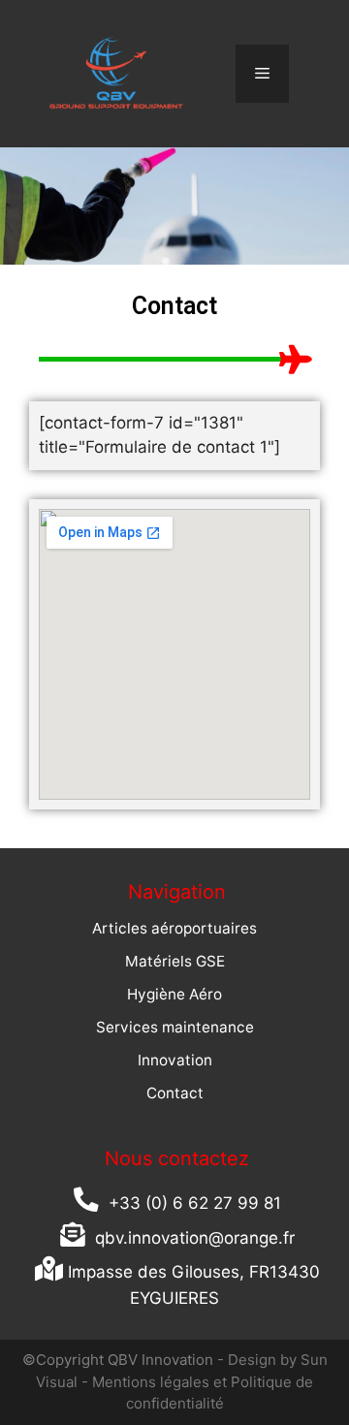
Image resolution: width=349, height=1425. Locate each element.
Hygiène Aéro (174, 994)
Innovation (175, 1060)
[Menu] (262, 74)
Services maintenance (175, 1027)
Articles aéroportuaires (174, 928)
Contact (175, 1093)
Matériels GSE (175, 961)
